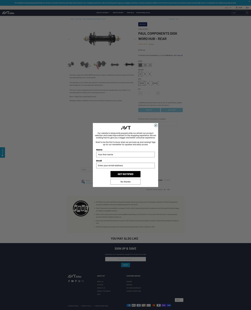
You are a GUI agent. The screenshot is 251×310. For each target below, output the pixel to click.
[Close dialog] (155, 125)
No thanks (125, 181)
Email (99, 160)
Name (99, 149)
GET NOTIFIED (125, 174)
